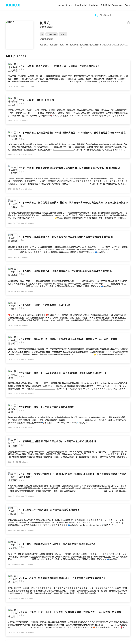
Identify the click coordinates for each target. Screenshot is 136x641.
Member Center (65, 5)
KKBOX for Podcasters (111, 5)
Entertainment (51, 34)
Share (128, 23)
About (127, 5)
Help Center (81, 5)
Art (42, 34)
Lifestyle (63, 34)
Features (93, 5)
